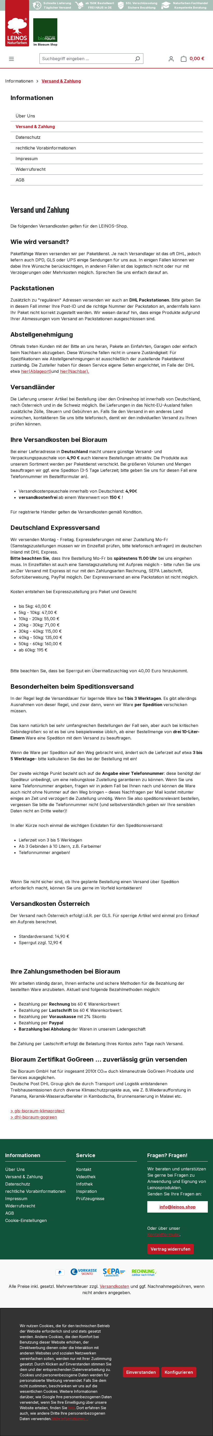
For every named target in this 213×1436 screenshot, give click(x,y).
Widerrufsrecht (30, 169)
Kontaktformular (163, 1234)
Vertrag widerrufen (170, 1249)
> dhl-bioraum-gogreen (33, 1117)
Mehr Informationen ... (69, 1418)
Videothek (86, 1176)
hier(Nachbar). (74, 371)
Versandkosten (114, 1286)
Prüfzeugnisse (90, 1198)
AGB (20, 180)
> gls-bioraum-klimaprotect (37, 1110)
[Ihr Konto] (171, 58)
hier (71, 1408)
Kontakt (83, 1169)
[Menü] (11, 58)
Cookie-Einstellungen (26, 1220)
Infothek (84, 1184)
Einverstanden (141, 1372)
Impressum (27, 158)
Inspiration (86, 1191)
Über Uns (25, 115)
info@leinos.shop (177, 1206)
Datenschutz (28, 137)
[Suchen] (137, 58)
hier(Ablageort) (36, 371)
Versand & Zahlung (35, 126)
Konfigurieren (179, 1372)
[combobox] (85, 58)
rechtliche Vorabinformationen (46, 148)
